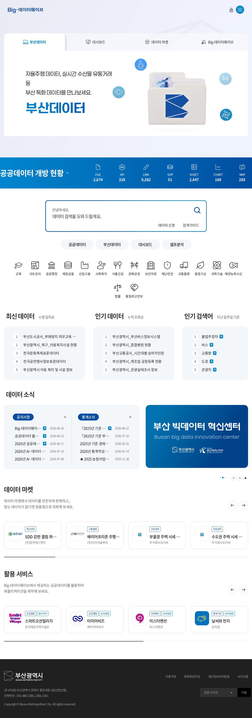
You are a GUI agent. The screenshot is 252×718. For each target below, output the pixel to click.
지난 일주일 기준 (228, 317)
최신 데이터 (20, 316)
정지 (245, 478)
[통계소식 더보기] (130, 417)
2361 (45, 695)
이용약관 (170, 676)
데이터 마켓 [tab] (159, 42)
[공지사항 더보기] (65, 417)
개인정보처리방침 (219, 676)
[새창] (23, 676)
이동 (244, 692)
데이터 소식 (20, 394)
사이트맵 (242, 676)
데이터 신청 (166, 225)
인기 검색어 (198, 316)
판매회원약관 (192, 676)
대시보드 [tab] (98, 42)
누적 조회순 (136, 317)
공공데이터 (77, 244)
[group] (197, 439)
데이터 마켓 (18, 489)
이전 (233, 478)
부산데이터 (112, 244)
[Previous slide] (232, 505)
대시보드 (145, 244)
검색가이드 (191, 225)
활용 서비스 (18, 573)
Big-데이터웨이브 (25, 10)
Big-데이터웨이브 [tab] (221, 42)
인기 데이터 (109, 316)
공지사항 (23, 417)
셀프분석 (177, 244)
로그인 (231, 10)
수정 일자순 (46, 317)
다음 (239, 478)
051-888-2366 (25, 695)
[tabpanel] (126, 93)
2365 (38, 695)
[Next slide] (243, 505)
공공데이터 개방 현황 (32, 172)
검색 (197, 210)
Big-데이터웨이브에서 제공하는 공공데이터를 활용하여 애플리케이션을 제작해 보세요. (44, 588)
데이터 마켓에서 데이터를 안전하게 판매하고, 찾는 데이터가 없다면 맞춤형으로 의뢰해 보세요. (38, 503)
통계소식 (88, 417)
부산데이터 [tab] (38, 42)
